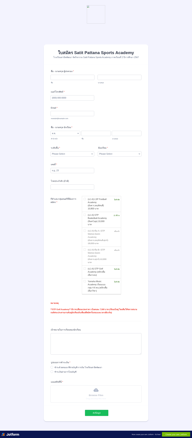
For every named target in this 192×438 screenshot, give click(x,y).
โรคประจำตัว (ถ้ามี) (60, 181)
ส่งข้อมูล (97, 413)
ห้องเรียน (103, 148)
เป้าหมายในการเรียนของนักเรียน (66, 330)
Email (54, 108)
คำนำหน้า (54, 139)
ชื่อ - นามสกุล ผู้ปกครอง (62, 71)
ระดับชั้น (55, 148)
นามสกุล (101, 83)
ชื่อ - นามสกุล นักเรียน (61, 127)
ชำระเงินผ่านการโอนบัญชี (65, 372)
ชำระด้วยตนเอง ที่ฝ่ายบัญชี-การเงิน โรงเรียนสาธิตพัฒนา (78, 367)
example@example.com (59, 118)
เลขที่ (54, 164)
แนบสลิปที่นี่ (57, 382)
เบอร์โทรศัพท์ (58, 92)
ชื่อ (52, 83)
